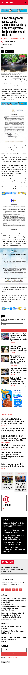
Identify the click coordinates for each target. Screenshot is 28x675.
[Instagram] (9, 589)
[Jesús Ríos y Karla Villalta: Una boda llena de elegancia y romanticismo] (5, 349)
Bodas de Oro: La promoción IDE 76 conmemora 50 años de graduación (12, 465)
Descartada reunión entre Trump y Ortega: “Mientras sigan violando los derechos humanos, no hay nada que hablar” (20, 487)
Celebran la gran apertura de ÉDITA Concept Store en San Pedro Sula (18, 370)
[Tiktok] (13, 589)
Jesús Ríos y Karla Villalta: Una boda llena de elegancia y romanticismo (18, 348)
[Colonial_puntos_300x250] (12, 408)
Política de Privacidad (12, 657)
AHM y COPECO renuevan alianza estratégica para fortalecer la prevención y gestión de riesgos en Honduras (12, 456)
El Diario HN (11, 41)
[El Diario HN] (2, 41)
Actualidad (6, 38)
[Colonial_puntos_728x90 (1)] (14, 196)
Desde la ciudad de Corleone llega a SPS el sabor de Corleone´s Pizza (13, 638)
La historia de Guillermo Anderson (11, 626)
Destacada (13, 343)
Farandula (4, 628)
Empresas (13, 374)
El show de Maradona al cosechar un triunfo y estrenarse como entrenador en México (7, 486)
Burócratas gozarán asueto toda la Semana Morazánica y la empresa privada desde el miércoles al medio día (13, 319)
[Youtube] (17, 589)
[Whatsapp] (20, 589)
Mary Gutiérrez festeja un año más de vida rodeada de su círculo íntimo (13, 446)
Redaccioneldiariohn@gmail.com (9, 664)
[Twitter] (6, 51)
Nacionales (14, 38)
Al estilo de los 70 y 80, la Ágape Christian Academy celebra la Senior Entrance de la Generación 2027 (18, 337)
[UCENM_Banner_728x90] (14, 12)
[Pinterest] (9, 51)
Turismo (22, 38)
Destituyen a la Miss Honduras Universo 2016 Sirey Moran (12, 632)
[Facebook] (2, 51)
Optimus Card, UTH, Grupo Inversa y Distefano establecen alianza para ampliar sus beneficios (18, 380)
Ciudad (3, 461)
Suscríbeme (13, 654)
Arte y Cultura (14, 365)
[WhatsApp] (12, 51)
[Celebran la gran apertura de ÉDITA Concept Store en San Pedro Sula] (5, 371)
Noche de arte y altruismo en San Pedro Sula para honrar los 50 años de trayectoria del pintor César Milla (17, 359)
